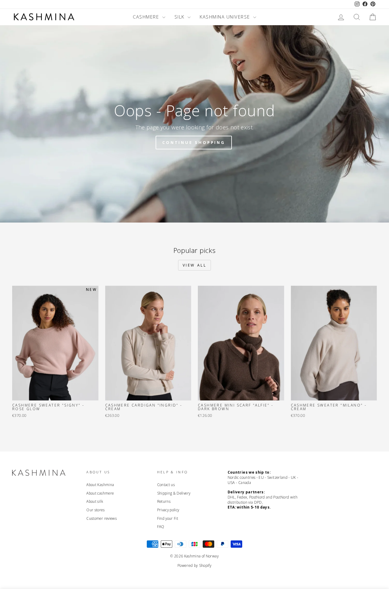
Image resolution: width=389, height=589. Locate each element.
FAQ (160, 526)
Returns (163, 501)
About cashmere (100, 493)
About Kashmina (100, 484)
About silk (94, 501)
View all (195, 265)
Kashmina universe (226, 17)
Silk (180, 17)
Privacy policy (168, 509)
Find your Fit (167, 518)
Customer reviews (101, 518)
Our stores (95, 509)
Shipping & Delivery (174, 493)
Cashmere (147, 17)
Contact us (166, 484)
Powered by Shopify (194, 565)
